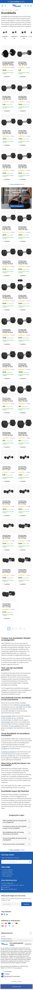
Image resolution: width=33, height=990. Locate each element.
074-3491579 (6, 887)
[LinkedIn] (7, 914)
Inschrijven (26, 904)
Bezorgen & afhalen (7, 872)
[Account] (28, 6)
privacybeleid (18, 968)
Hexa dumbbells (25, 705)
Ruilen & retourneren (7, 874)
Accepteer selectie (16, 981)
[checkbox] (6, 971)
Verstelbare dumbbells (7, 752)
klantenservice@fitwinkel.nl (10, 889)
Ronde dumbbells (6, 716)
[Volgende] (24, 628)
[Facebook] (2, 914)
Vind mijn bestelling (7, 870)
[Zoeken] (5, 6)
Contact (3, 936)
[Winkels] (25, 6)
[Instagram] (4, 914)
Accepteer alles (16, 986)
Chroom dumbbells (14, 726)
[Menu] (2, 6)
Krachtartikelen (8, 10)
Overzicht (28, 944)
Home (2, 10)
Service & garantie (7, 876)
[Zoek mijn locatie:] (22, 6)
